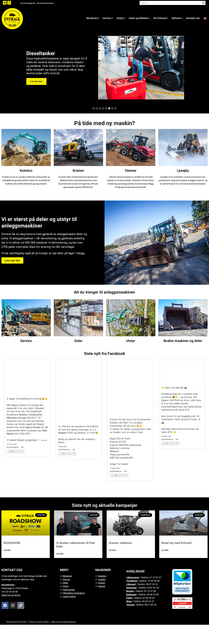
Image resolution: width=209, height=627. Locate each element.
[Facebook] (5, 3)
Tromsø (130, 604)
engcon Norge (32, 427)
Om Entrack (159, 18)
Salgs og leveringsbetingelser (63, 622)
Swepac (62, 432)
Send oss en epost (10, 595)
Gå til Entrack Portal (45, 3)
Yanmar (130, 171)
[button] (94, 108)
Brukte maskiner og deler (183, 341)
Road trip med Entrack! (177, 543)
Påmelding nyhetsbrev (74, 593)
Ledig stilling (69, 596)
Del (22, 447)
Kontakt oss (193, 18)
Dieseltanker (40, 53)
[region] (104, 67)
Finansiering (69, 589)
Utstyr (120, 18)
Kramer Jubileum (120, 543)
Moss (129, 601)
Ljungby (183, 171)
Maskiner (91, 18)
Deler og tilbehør (138, 18)
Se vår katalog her (28, 3)
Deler (78, 341)
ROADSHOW (12, 543)
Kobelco (26, 171)
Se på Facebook (13, 447)
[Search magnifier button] (203, 3)
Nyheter (176, 18)
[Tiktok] (20, 605)
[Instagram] (9, 3)
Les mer (7, 550)
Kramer (78, 171)
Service (107, 18)
